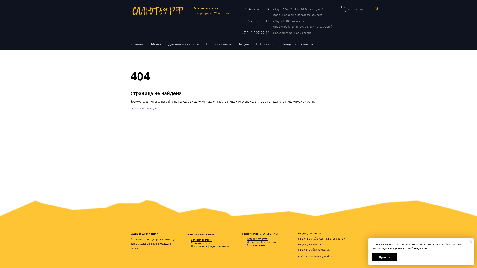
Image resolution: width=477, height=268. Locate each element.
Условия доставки (201, 239)
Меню (156, 44)
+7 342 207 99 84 (255, 32)
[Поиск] (376, 8)
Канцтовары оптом (297, 44)
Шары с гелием (218, 44)
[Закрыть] (470, 241)
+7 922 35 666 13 (255, 20)
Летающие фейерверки (261, 242)
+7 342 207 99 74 (255, 9)
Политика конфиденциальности (210, 246)
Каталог (137, 44)
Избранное (265, 44)
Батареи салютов (257, 238)
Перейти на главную (143, 108)
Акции (243, 44)
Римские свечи (256, 245)
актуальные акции (147, 243)
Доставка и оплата (183, 44)
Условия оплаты (200, 243)
